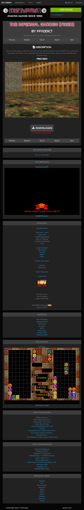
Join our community (42, 155)
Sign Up (70, 2)
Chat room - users (42, 232)
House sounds (42, 485)
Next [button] (72, 40)
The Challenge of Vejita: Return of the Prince (42, 437)
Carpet (42, 500)
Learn (38, 2)
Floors (42, 492)
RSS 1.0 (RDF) (42, 307)
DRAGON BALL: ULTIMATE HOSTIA (42, 456)
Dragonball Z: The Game (42, 422)
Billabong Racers (42, 417)
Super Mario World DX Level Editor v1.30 (42, 462)
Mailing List (42, 267)
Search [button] (57, 40)
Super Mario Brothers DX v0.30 (42, 426)
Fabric (42, 494)
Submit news (42, 276)
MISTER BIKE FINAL (42, 469)
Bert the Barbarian (42, 460)
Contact (42, 265)
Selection (42, 481)
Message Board (42, 228)
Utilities (41, 254)
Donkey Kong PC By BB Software (42, 191)
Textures (42, 496)
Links (42, 243)
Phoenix (42, 428)
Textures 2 (42, 498)
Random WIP (42, 332)
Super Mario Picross (42, 424)
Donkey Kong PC (42, 451)
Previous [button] (12, 40)
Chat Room (42, 324)
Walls (42, 490)
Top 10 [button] (42, 40)
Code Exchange (41, 248)
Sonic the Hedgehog (42, 449)
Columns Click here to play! (42, 376)
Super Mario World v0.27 (42, 419)
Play (30, 2)
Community (19, 2)
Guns (42, 483)
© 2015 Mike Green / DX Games (17, 508)
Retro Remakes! (42, 319)
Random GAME (42, 335)
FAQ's (42, 256)
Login (80, 2)
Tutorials (42, 252)
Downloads (42, 250)
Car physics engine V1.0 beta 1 (42, 433)
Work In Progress (42, 239)
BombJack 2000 (42, 464)
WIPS (42, 328)
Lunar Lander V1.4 (41, 458)
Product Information (42, 261)
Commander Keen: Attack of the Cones (41, 430)
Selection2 (42, 487)
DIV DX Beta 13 (57, 15)
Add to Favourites (42, 272)
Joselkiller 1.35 (42, 466)
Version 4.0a (67, 508)
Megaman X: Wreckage (42, 453)
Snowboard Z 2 (42, 435)
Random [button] (27, 40)
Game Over (42, 235)
